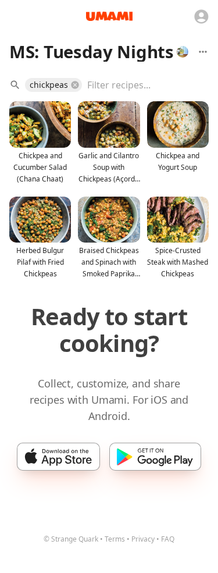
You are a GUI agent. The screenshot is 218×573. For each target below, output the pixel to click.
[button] (53, 85)
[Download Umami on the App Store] (58, 457)
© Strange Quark (71, 539)
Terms (115, 539)
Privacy (143, 539)
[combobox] (139, 85)
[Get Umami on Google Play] (155, 457)
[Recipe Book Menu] (203, 51)
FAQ (167, 539)
